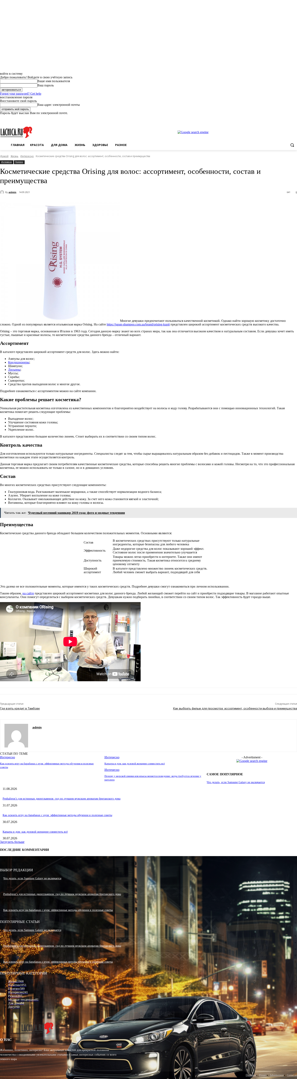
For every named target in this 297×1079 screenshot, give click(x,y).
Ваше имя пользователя (53, 81)
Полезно (19, 162)
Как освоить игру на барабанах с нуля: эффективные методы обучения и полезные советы (57, 815)
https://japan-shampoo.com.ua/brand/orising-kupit (138, 324)
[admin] (2, 192)
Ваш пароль (45, 85)
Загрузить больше (12, 842)
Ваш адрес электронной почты (58, 104)
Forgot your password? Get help (20, 93)
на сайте (28, 593)
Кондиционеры (18, 362)
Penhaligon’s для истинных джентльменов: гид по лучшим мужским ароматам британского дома (61, 798)
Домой (4, 156)
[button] (292, 145)
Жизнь (14, 156)
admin (12, 192)
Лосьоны (14, 369)
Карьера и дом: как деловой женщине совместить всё (134, 763)
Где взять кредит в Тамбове (20, 708)
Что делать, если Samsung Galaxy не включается (236, 782)
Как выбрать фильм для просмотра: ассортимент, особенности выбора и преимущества (235, 708)
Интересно (27, 156)
